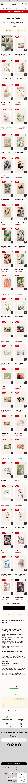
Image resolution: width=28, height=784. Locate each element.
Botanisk (8, 14)
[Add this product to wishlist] (12, 36)
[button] (22, 778)
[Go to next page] (22, 614)
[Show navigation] (2, 4)
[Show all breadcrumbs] (2, 14)
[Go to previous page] (6, 614)
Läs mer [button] (14, 26)
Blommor (14, 14)
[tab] (22, 4)
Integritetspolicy (14, 769)
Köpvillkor (5, 767)
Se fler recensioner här (14, 710)
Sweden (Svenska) (14, 777)
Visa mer (14, 608)
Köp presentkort (15, 763)
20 (19, 614)
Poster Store (17, 780)
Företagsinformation (20, 767)
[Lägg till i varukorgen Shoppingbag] (12, 50)
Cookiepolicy (11, 767)
